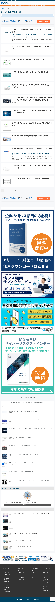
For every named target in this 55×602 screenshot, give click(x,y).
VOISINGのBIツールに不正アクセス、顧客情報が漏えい (21, 471)
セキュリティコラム (7, 585)
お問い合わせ (45, 590)
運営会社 (45, 588)
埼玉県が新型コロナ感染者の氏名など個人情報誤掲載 (30, 72)
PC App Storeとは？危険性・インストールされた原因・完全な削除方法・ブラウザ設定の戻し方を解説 (30, 428)
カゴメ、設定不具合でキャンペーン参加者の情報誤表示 (31, 178)
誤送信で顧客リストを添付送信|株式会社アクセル (29, 59)
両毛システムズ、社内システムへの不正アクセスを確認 (21, 462)
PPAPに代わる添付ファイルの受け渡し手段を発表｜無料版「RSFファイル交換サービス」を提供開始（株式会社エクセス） (32, 100)
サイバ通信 (5, 589)
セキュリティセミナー (7, 587)
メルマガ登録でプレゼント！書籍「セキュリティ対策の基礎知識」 (30, 5)
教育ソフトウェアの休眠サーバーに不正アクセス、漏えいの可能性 (23, 411)
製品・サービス (6, 572)
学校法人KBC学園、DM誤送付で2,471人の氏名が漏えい (21, 437)
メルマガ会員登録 (6, 591)
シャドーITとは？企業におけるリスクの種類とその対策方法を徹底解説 (24, 454)
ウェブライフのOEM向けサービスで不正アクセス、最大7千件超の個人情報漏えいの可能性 (28, 402)
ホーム (4, 570)
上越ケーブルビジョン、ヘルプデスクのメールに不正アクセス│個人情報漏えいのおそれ (27, 419)
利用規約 (45, 586)
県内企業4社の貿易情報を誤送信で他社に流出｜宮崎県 (30, 136)
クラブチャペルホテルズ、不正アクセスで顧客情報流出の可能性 (22, 445)
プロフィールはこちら (27, 504)
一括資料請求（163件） (43, 21)
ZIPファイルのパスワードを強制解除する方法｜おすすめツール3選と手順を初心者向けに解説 (29, 480)
